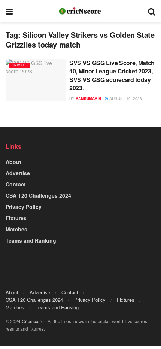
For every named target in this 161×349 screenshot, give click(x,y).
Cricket (19, 65)
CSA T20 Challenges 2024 (38, 195)
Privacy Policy (24, 206)
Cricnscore (33, 321)
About (13, 162)
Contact (16, 184)
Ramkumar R (88, 98)
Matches (16, 229)
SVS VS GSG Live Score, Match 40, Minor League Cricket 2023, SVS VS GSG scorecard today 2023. (112, 75)
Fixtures (16, 218)
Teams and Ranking (31, 240)
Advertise (18, 173)
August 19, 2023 (125, 98)
